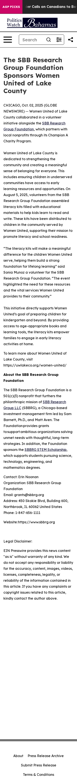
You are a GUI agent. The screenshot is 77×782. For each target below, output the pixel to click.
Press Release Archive (46, 756)
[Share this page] (71, 39)
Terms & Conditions (38, 774)
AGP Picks (11, 7)
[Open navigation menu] (7, 39)
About (18, 756)
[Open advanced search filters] (59, 40)
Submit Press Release (38, 765)
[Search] (48, 40)
